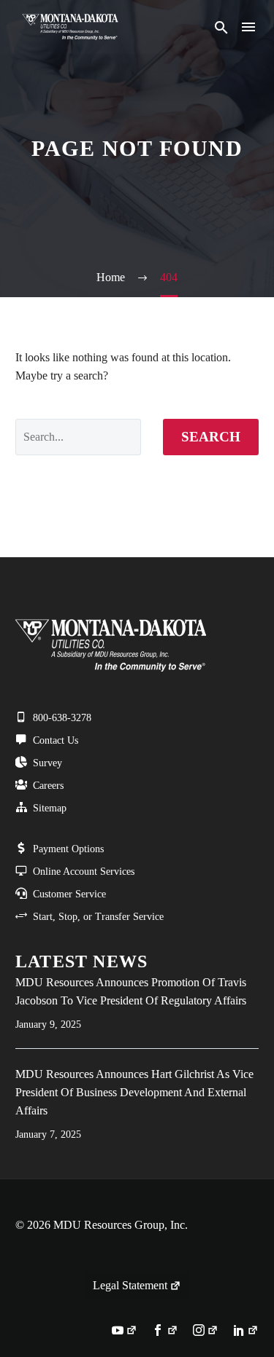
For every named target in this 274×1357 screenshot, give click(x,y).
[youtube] (124, 1331)
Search (210, 436)
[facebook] (165, 1331)
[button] (221, 27)
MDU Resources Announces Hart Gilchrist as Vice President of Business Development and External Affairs (134, 1092)
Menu (248, 27)
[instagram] (205, 1331)
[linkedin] (246, 1331)
